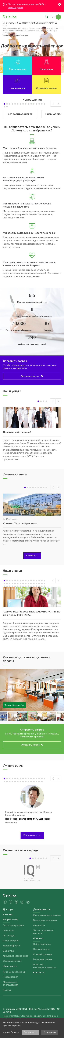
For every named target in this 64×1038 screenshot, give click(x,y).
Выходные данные (42, 960)
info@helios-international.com (15, 36)
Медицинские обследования (10, 983)
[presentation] (53, 103)
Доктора (8, 909)
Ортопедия (9, 936)
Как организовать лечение (47, 915)
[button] (4, 104)
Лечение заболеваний (14, 972)
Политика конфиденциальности (44, 966)
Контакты (38, 973)
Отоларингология (12, 961)
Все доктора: (31, 835)
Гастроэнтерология (13, 926)
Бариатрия (8, 951)
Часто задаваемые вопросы (43, 932)
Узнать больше (11, 1032)
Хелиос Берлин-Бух (14, 705)
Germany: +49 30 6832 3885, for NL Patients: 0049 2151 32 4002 (30, 24)
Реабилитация (10, 977)
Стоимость (39, 926)
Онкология (8, 931)
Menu (58, 17)
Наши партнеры (41, 949)
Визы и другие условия (45, 920)
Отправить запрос (30, 376)
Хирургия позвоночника (15, 956)
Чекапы (7, 990)
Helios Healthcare (42, 944)
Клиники (30, 556)
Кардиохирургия (11, 946)
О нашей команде (42, 955)
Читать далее (15, 8)
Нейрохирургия (11, 941)
